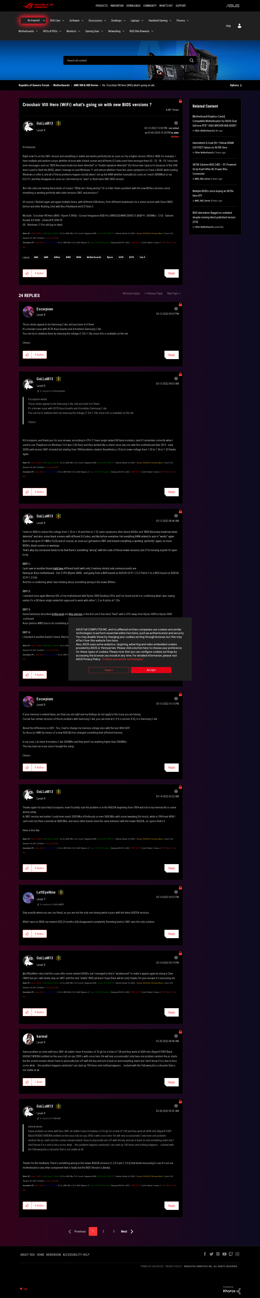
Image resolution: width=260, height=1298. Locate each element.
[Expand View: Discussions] (105, 20)
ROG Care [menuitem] (55, 20)
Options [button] (234, 85)
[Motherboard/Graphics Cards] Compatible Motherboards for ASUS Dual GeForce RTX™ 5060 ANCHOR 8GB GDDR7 (215, 121)
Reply (171, 273)
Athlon (57, 257)
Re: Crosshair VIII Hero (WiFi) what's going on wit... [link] (129, 85)
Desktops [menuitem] (116, 20)
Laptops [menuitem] (135, 20)
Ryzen (110, 257)
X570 (131, 257)
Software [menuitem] (74, 20)
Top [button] (25, 1288)
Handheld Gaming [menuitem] (158, 20)
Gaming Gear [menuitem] (92, 31)
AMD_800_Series (202, 179)
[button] (27, 273)
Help (228, 25)
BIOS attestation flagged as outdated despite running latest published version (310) (214, 217)
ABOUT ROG (27, 1255)
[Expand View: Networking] (123, 31)
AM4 (36, 257)
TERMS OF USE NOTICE (151, 1266)
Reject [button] (109, 670)
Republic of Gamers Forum (34, 85)
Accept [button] (151, 670)
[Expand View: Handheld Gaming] (170, 20)
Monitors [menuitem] (71, 31)
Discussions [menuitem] (95, 20)
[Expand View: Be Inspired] (44, 20)
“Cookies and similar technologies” (123, 659)
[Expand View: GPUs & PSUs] (60, 31)
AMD (46, 257)
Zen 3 (142, 257)
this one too (75, 614)
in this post (58, 614)
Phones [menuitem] (181, 20)
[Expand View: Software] (82, 20)
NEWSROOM (53, 1255)
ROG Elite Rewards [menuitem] (139, 31)
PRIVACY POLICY (173, 1266)
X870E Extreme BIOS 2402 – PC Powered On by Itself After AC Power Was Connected (214, 169)
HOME (40, 1255)
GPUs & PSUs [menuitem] (50, 31)
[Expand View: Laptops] (142, 20)
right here (58, 568)
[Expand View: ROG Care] (63, 20)
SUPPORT (181, 5)
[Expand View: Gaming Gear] (102, 31)
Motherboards (61, 85)
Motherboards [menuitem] (26, 31)
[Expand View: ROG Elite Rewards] (152, 31)
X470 (121, 257)
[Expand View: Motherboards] (37, 31)
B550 (78, 257)
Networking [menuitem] (114, 31)
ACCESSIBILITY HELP (76, 1255)
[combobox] (130, 60)
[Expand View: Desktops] (124, 20)
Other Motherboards (204, 152)
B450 (68, 257)
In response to (52, 391)
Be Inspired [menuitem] (34, 20)
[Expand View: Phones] (188, 20)
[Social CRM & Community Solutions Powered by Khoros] (231, 1290)
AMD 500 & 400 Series (86, 85)
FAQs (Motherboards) (205, 130)
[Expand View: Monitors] (79, 31)
